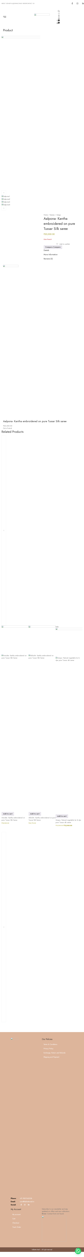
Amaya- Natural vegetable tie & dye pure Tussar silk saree (68, 821)
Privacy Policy (48, 1048)
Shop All (10, 3)
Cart (13, 1218)
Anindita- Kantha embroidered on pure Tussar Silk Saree (13, 819)
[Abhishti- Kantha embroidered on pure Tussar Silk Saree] (42, 639)
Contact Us (30, 3)
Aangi (59, 215)
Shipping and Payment (51, 1057)
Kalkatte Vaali (36, 1250)
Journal (15, 3)
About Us (5, 3)
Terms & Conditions (50, 1044)
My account (16, 1214)
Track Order (22, 3)
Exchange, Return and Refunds (54, 1053)
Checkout (15, 1223)
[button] (8, 814)
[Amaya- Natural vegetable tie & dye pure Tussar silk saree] (69, 641)
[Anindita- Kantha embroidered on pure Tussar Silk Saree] (15, 639)
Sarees (52, 215)
